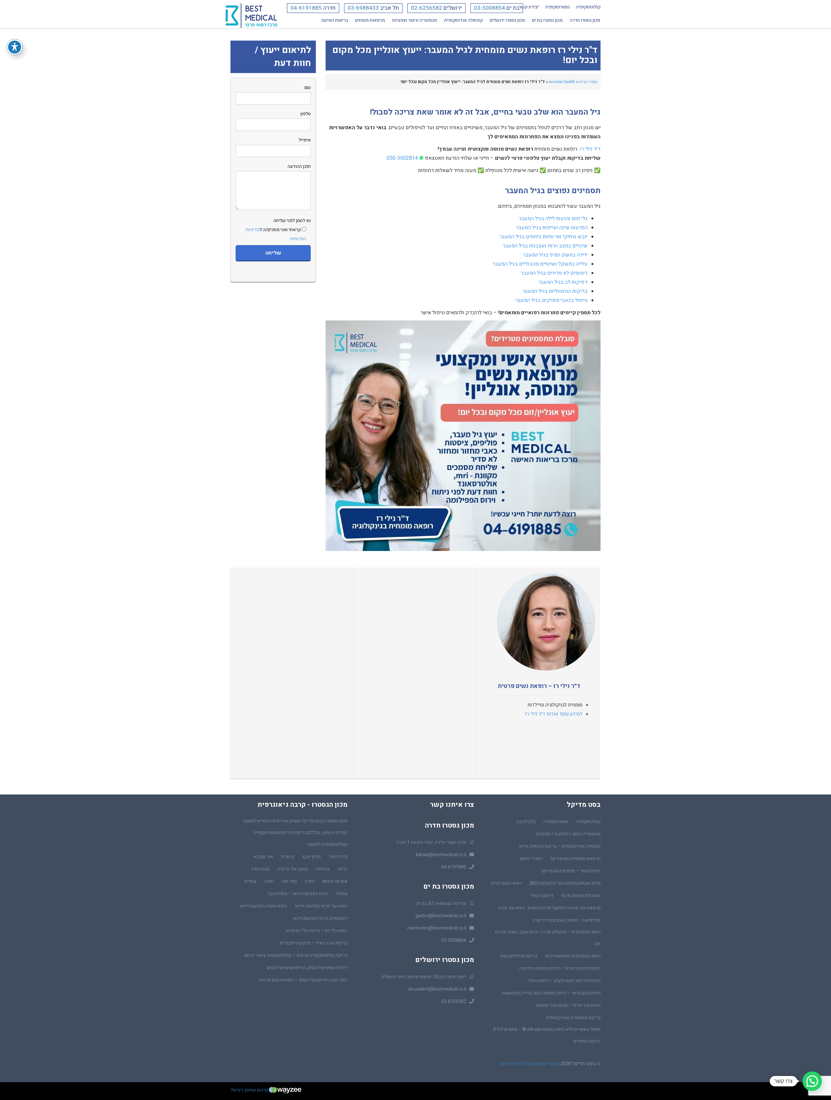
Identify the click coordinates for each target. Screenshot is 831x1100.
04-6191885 (306, 8)
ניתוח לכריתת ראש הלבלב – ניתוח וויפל (564, 980)
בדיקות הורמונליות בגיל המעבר (555, 291)
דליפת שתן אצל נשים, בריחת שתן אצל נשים (307, 967)
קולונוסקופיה (588, 7)
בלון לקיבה (526, 821)
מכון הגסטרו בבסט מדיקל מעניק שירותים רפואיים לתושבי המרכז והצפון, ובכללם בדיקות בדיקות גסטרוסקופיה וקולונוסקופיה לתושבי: (294, 833)
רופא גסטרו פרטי (506, 883)
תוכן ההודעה (299, 166)
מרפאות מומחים (370, 20)
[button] (812, 1081)
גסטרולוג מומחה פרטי (581, 895)
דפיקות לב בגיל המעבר (563, 282)
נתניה (309, 881)
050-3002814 (402, 158)
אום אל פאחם (334, 881)
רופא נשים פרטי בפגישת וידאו (573, 956)
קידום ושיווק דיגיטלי (249, 1090)
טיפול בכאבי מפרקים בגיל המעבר (551, 300)
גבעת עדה (260, 869)
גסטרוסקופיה (557, 7)
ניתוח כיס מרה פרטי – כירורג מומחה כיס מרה (560, 968)
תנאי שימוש (544, 1063)
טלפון (305, 113)
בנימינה (322, 869)
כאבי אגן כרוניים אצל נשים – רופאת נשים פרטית (303, 980)
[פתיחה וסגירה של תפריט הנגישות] (14, 47)
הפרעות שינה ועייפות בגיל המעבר (552, 227)
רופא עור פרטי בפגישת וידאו (321, 906)
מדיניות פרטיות (514, 1063)
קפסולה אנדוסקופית (463, 20)
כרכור (342, 869)
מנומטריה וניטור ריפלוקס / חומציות (568, 834)
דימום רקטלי (541, 895)
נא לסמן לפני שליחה (278, 229)
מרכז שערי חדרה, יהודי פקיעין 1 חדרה (431, 842)
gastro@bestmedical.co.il (441, 915)
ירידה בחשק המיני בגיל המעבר (555, 255)
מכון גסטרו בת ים (547, 20)
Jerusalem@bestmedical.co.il (436, 989)
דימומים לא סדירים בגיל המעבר (554, 273)
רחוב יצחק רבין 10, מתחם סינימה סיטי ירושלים (424, 976)
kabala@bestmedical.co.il (441, 854)
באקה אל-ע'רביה (292, 869)
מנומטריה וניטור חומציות (414, 20)
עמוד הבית (588, 82)
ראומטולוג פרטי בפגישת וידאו (320, 918)
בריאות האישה (334, 20)
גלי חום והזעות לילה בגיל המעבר (553, 218)
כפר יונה (289, 881)
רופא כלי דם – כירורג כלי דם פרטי (316, 930)
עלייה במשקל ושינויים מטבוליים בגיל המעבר (540, 264)
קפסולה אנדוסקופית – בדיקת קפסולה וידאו (559, 846)
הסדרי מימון (531, 858)
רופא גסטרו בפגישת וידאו (263, 906)
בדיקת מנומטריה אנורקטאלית (573, 1017)
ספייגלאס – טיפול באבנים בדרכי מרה (566, 920)
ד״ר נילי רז (590, 149)
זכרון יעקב (311, 856)
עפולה (341, 893)
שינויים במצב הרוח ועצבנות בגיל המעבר (545, 246)
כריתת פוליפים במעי (518, 956)
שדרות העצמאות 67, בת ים (441, 903)
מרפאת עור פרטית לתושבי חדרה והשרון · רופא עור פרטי (549, 908)
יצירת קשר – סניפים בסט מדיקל (571, 871)
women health (562, 82)
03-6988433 (363, 8)
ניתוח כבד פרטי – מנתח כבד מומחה (568, 1005)
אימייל (305, 140)
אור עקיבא (263, 856)
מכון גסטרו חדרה (585, 20)
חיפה (269, 881)
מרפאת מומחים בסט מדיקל (575, 858)
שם (307, 87)
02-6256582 (426, 8)
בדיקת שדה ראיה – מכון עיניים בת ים (313, 943)
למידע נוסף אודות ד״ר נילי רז (553, 714)
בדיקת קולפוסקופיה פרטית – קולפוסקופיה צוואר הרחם (295, 955)
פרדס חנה (338, 856)
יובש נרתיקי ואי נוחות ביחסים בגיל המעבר (544, 237)
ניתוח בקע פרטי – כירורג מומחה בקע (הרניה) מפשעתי (551, 993)
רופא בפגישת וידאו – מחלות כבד (297, 893)
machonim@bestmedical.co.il (436, 928)
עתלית (250, 881)
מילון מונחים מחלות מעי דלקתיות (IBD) (565, 883)
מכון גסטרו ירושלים (507, 20)
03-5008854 (489, 8)
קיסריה (287, 856)
